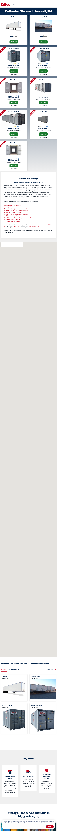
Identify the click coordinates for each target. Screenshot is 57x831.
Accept (49, 826)
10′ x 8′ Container (7, 705)
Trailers (4, 676)
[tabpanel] (28, 703)
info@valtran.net (34, 226)
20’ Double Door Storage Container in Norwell (16, 210)
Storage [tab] (4, 669)
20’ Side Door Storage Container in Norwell (15, 209)
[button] (13, 4)
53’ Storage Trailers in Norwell (12, 221)
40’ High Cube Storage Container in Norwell (15, 216)
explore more (50, 669)
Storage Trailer (35, 676)
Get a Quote (16, 226)
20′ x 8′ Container (36, 705)
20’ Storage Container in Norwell (12, 207)
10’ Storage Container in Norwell (12, 205)
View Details (5, 678)
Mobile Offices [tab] (14, 669)
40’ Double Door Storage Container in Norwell (16, 214)
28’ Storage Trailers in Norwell (12, 219)
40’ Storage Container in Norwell (12, 212)
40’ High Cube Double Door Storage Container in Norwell (19, 218)
